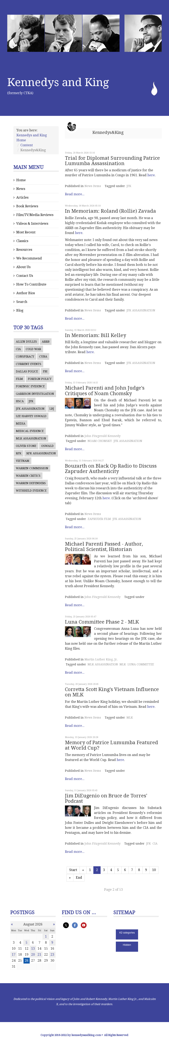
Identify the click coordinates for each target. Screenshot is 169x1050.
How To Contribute (31, 284)
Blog (19, 310)
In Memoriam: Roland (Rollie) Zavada (110, 211)
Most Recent (25, 232)
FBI (45, 371)
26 (26, 960)
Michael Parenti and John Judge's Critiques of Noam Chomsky (104, 390)
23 (52, 954)
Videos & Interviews (32, 224)
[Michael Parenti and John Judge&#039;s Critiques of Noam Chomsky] (78, 403)
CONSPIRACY (25, 356)
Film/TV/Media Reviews (34, 215)
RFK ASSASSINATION (41, 453)
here (151, 175)
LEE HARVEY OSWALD (31, 416)
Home (21, 180)
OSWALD (47, 446)
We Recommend (29, 258)
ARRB (45, 341)
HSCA (20, 401)
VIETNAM (22, 460)
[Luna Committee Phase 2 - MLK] (78, 631)
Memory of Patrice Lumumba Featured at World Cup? (111, 745)
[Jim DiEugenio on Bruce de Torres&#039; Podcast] (78, 810)
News (20, 189)
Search (21, 302)
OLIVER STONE (26, 446)
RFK (18, 453)
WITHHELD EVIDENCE (31, 490)
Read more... (74, 194)
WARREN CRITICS (28, 475)
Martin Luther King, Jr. (101, 659)
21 (39, 954)
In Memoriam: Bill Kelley (95, 335)
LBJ (51, 408)
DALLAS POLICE (27, 371)
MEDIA (20, 423)
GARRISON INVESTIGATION (35, 393)
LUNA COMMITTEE (141, 664)
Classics (22, 241)
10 (154, 870)
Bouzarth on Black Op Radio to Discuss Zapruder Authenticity (111, 468)
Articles (22, 197)
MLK (123, 664)
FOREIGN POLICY (40, 378)
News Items (92, 186)
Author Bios (25, 293)
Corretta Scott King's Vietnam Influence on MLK (112, 692)
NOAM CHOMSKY (100, 441)
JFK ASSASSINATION (30, 408)
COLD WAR (33, 349)
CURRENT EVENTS (28, 364)
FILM (19, 378)
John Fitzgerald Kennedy (102, 436)
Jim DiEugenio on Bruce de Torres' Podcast (106, 798)
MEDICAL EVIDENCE (30, 431)
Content (26, 145)
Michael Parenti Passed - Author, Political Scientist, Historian (104, 546)
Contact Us (24, 276)
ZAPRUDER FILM (99, 519)
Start (73, 870)
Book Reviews (27, 206)
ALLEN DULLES (26, 341)
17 (13, 954)
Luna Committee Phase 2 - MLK (102, 622)
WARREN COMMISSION (32, 468)
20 (33, 954)
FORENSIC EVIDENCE (30, 386)
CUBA (43, 356)
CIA (18, 349)
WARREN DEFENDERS (31, 483)
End (79, 878)
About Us (23, 267)
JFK (31, 401)
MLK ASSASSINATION (31, 438)
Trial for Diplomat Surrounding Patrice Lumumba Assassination (112, 160)
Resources (24, 250)
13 (33, 948)
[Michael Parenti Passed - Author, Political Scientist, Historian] (78, 559)
